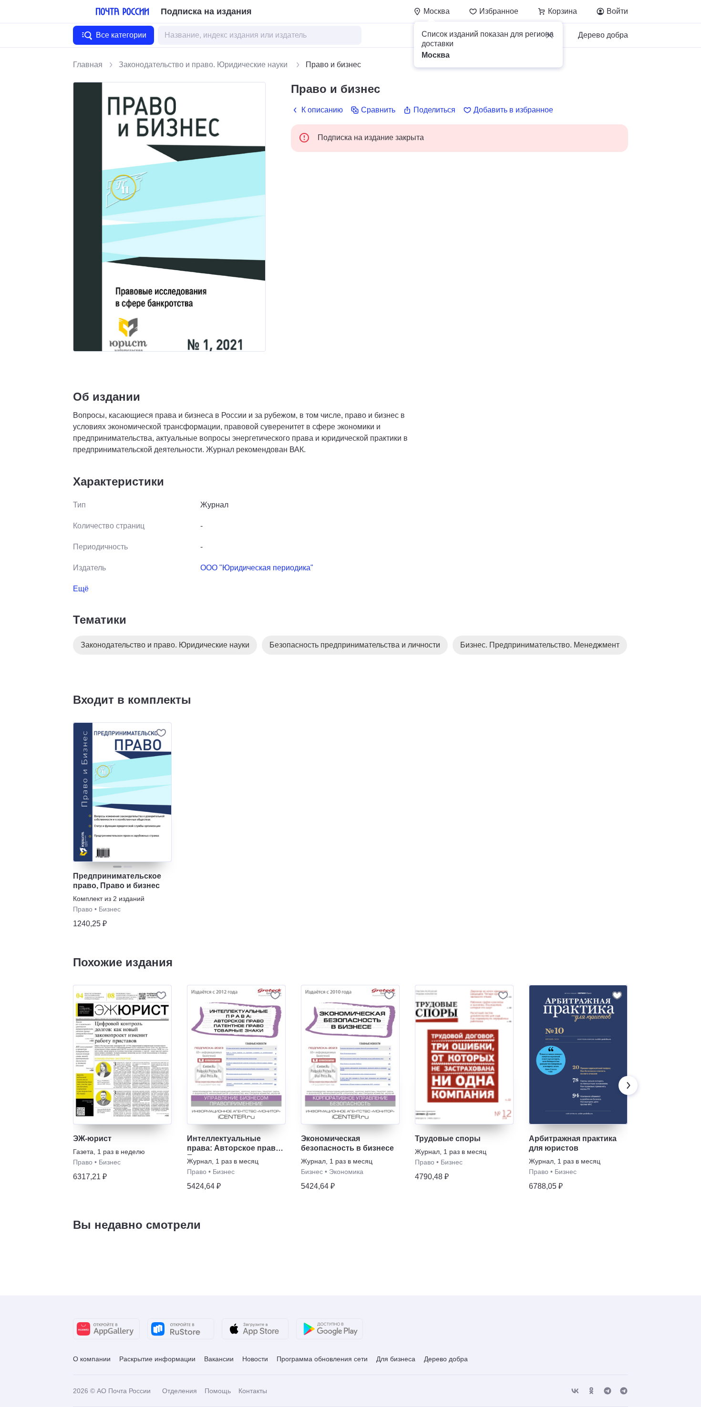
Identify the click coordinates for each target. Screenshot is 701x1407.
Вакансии (219, 1359)
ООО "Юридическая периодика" (256, 568)
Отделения (179, 1391)
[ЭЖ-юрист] (122, 1054)
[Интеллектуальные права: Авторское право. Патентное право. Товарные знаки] (236, 1054)
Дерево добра (603, 35)
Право (83, 909)
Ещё (81, 589)
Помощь (218, 1391)
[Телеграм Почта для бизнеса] (624, 1391)
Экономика (346, 1171)
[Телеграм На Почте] (607, 1391)
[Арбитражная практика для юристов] (578, 1054)
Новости (255, 1359)
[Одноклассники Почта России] (591, 1391)
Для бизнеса (395, 1359)
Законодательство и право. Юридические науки (204, 65)
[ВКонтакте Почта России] (575, 1391)
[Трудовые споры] (464, 1054)
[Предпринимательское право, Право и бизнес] (122, 792)
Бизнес (110, 909)
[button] (549, 35)
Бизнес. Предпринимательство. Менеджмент (539, 645)
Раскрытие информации (157, 1359)
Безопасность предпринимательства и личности (354, 645)
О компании (92, 1359)
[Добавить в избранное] (161, 732)
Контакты (252, 1391)
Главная (88, 65)
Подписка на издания (206, 11)
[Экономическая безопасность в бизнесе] (350, 1054)
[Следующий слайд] (628, 1085)
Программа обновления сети (322, 1359)
